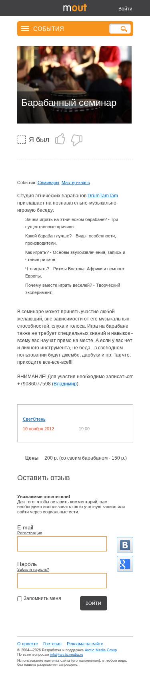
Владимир (65, 384)
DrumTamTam (103, 196)
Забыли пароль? (33, 569)
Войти (125, 9)
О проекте (27, 643)
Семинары (48, 182)
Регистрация (29, 533)
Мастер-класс (76, 182)
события (48, 28)
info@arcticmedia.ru (66, 655)
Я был (39, 140)
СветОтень (34, 419)
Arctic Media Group (101, 650)
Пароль (27, 564)
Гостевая (52, 643)
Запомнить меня (42, 598)
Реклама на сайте (85, 643)
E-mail (25, 527)
